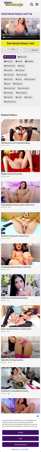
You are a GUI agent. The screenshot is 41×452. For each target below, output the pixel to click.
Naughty (30, 61)
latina (8, 84)
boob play (20, 70)
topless (29, 97)
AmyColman (10, 57)
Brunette (9, 61)
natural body (10, 88)
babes (22, 66)
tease (19, 97)
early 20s (9, 79)
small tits (9, 97)
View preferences (20, 445)
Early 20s (23, 57)
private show (24, 88)
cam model (22, 75)
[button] (38, 416)
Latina (19, 61)
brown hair (10, 75)
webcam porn (11, 102)
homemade (30, 79)
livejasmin (18, 84)
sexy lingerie (22, 93)
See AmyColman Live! (20, 43)
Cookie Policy (15, 449)
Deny (20, 439)
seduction (9, 93)
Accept (20, 433)
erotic (19, 79)
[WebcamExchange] (12, 4)
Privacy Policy (24, 449)
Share (35, 50)
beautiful (9, 70)
